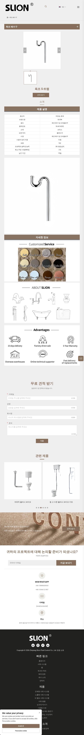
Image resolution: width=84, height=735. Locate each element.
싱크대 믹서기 (42, 705)
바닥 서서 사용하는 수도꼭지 (42, 715)
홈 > (8, 17)
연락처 (42, 681)
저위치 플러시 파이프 (22, 502)
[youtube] (33, 645)
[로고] (19, 7)
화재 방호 (42, 674)
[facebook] (43, 645)
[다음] (59, 50)
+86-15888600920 (42, 585)
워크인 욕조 (42, 671)
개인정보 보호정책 (42, 729)
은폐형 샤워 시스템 (42, 691)
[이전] (24, 50)
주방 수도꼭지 (42, 718)
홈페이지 (42, 661)
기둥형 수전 (42, 708)
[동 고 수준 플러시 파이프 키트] (61, 480)
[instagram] (38, 645)
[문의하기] (80, 358)
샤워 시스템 (42, 664)
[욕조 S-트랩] (42, 50)
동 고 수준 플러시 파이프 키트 (61, 502)
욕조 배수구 (13, 17)
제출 (42, 441)
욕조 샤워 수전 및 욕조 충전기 (42, 711)
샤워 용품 (42, 701)
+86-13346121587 (42, 589)
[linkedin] (47, 645)
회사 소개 (42, 677)
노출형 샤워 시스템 (42, 695)
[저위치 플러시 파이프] (22, 480)
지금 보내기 (66, 563)
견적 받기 (41, 95)
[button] (36, 507)
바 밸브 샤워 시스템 (42, 698)
